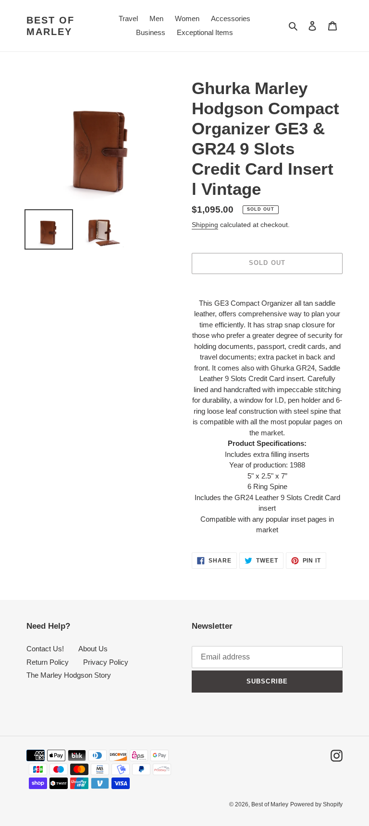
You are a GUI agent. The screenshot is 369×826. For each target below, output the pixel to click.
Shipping (205, 224)
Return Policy (47, 662)
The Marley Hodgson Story (68, 675)
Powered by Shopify (316, 804)
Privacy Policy (105, 662)
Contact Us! (45, 649)
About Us (93, 649)
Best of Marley (50, 26)
